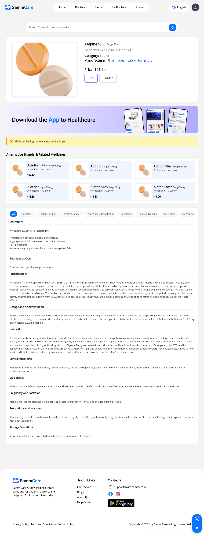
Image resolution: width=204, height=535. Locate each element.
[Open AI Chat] (197, 528)
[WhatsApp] (197, 519)
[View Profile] (195, 7)
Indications (27, 213)
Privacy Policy (21, 524)
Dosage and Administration (100, 213)
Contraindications (148, 213)
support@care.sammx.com (130, 487)
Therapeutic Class (48, 213)
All (13, 213)
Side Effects (169, 213)
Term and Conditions (43, 524)
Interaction (126, 213)
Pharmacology (71, 213)
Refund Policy (66, 524)
